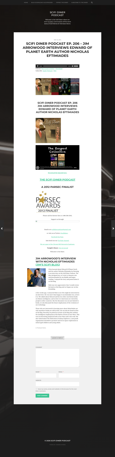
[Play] (38, 66)
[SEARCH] (92, 2)
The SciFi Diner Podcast (57, 179)
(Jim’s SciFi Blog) (48, 264)
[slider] (76, 65)
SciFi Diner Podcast (57, 14)
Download (59, 69)
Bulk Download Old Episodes (42, 2)
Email (61, 372)
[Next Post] (113, 228)
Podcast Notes (41, 328)
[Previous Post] (2, 228)
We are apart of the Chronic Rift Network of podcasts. (57, 244)
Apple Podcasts (47, 71)
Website (38, 380)
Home (26, 2)
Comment (39, 347)
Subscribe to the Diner (79, 2)
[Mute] (72, 66)
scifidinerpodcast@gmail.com (61, 229)
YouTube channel (63, 240)
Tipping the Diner (62, 2)
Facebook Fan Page (57, 237)
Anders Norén (61, 444)
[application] (57, 66)
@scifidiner (64, 233)
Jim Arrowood (63, 248)
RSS (55, 71)
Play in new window (47, 69)
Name (38, 372)
